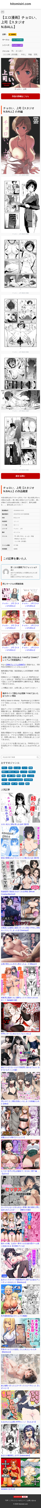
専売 (18, 776)
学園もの (32, 772)
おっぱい (19, 51)
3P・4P (14, 783)
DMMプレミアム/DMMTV (15, 665)
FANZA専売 (28, 780)
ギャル (21, 783)
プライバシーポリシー (17, 1500)
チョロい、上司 (17, 45)
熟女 (27, 783)
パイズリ (24, 772)
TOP (6, 1500)
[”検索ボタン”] (38, 757)
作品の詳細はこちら (20, 96)
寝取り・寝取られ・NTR (10, 772)
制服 (30, 768)
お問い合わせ (31, 1500)
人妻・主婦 (11, 776)
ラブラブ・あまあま (15, 780)
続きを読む (20, 476)
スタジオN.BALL (17, 40)
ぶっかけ (31, 776)
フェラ (24, 768)
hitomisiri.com (20, 4)
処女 (23, 776)
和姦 (30, 54)
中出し (23, 54)
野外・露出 (6, 783)
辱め (3, 776)
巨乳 (35, 54)
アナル (4, 780)
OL (12, 51)
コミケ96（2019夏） (11, 54)
